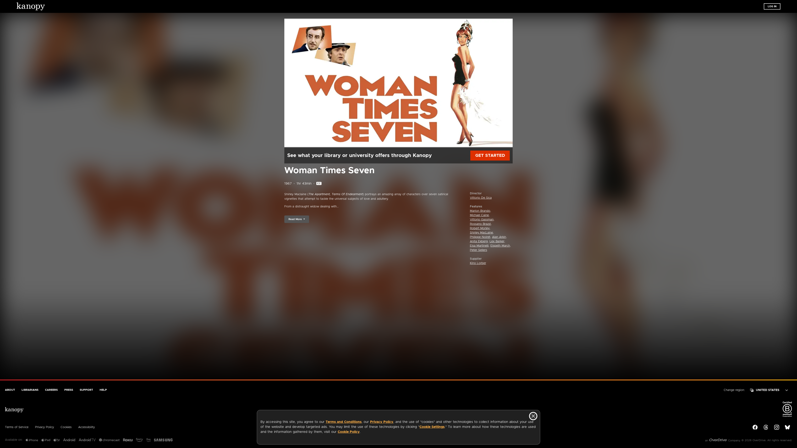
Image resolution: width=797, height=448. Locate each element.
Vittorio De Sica (481, 197)
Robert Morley (480, 228)
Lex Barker (497, 241)
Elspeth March (500, 245)
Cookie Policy (349, 431)
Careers (51, 390)
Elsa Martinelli (479, 245)
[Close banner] (533, 416)
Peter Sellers (478, 250)
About (10, 390)
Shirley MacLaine (481, 232)
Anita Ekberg (479, 241)
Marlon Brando (480, 210)
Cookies (66, 427)
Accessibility (86, 427)
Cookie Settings (432, 427)
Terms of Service (16, 427)
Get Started (490, 155)
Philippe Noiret (480, 237)
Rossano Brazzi (480, 224)
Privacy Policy (381, 422)
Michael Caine (479, 215)
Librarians (30, 390)
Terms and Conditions (344, 422)
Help (103, 390)
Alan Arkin (499, 237)
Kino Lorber (478, 263)
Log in (772, 6)
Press (68, 390)
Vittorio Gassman (482, 219)
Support (86, 390)
